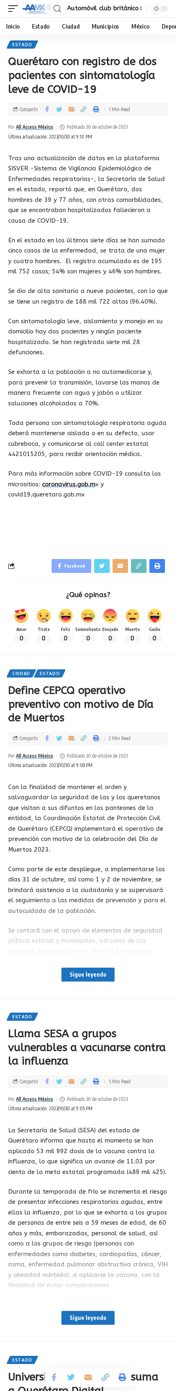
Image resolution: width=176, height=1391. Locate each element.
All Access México (34, 127)
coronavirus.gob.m (68, 484)
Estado (22, 44)
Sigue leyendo (88, 974)
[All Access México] (37, 8)
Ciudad (21, 673)
